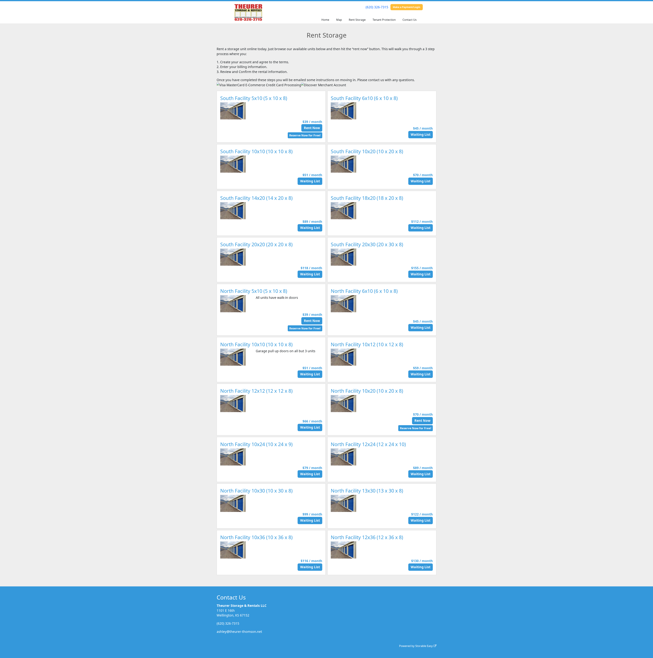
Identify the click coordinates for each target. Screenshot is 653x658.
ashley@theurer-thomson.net (239, 631)
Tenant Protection (384, 20)
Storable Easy (424, 646)
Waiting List (420, 134)
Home (325, 20)
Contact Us (410, 20)
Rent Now (312, 128)
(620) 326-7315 (377, 7)
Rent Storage (357, 20)
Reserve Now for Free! (305, 135)
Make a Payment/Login (406, 7)
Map (339, 20)
